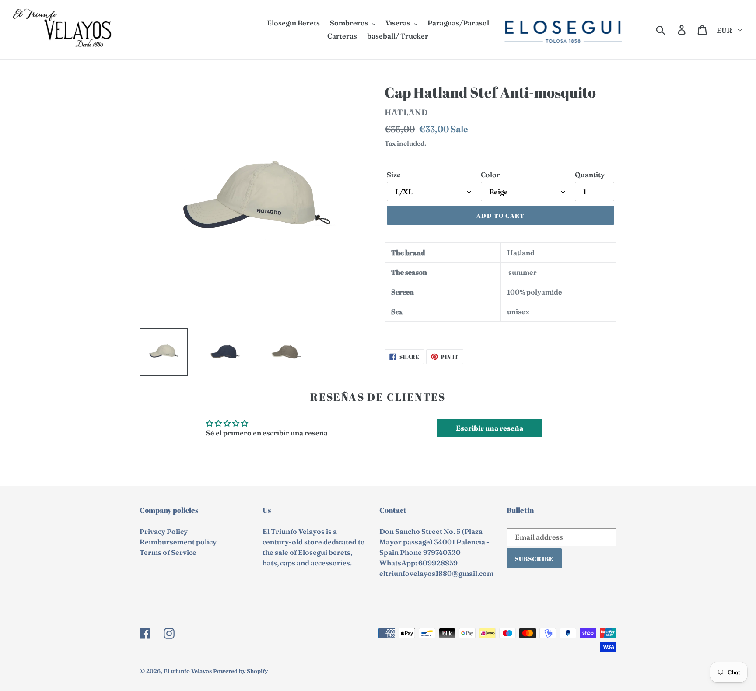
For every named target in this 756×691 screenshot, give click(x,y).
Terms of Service (168, 552)
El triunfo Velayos (188, 670)
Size (394, 174)
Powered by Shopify (240, 670)
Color (490, 174)
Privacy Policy (164, 531)
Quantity (590, 174)
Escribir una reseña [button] (489, 428)
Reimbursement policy (178, 541)
